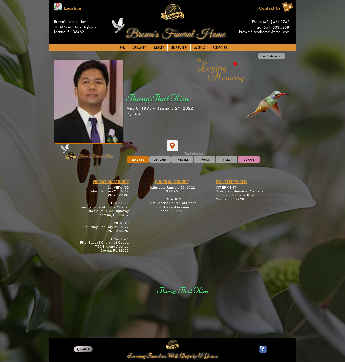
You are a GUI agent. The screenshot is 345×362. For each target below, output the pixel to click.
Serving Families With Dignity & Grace (172, 355)
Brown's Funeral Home (175, 35)
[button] (158, 47)
